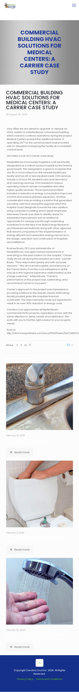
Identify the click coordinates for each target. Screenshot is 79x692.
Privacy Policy (25, 679)
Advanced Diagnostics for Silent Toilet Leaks (37, 539)
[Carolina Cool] (10, 5)
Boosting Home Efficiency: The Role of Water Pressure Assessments (37, 636)
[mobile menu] (74, 5)
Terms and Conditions (49, 679)
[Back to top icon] (39, 663)
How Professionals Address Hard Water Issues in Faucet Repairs (38, 442)
